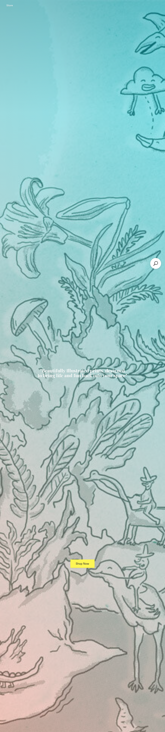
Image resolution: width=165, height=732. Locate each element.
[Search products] (156, 263)
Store (9, 5)
